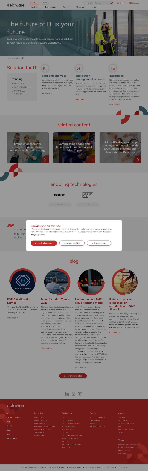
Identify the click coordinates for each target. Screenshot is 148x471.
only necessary (99, 243)
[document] (74, 235)
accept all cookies (43, 243)
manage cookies (72, 243)
